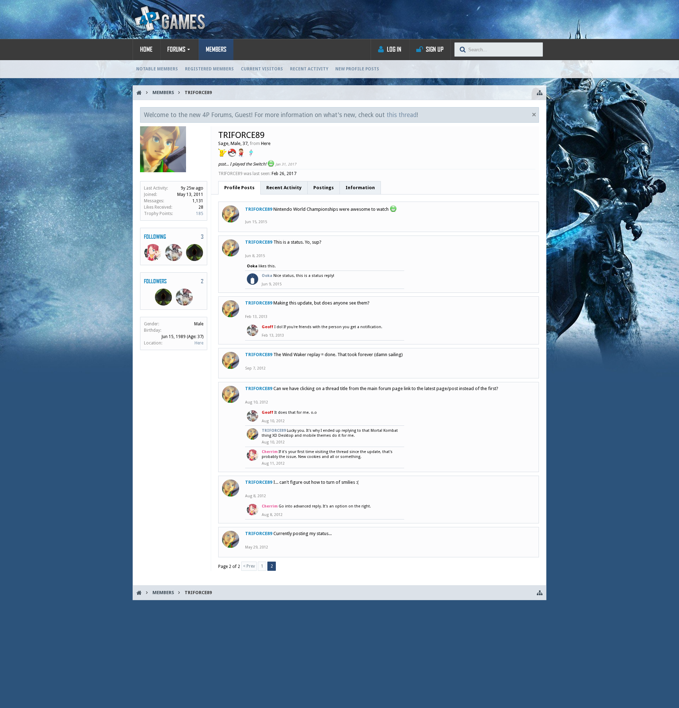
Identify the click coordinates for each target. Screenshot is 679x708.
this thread (402, 114)
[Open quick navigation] (539, 93)
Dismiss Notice (534, 114)
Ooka (252, 266)
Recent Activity (309, 68)
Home (146, 49)
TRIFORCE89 (258, 209)
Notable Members (157, 68)
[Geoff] (173, 252)
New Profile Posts (357, 68)
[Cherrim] (152, 252)
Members (216, 49)
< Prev (249, 566)
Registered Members (209, 68)
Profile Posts (239, 187)
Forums (176, 49)
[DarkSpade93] (194, 252)
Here (199, 343)
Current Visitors (262, 68)
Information (360, 187)
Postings (323, 187)
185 (199, 213)
